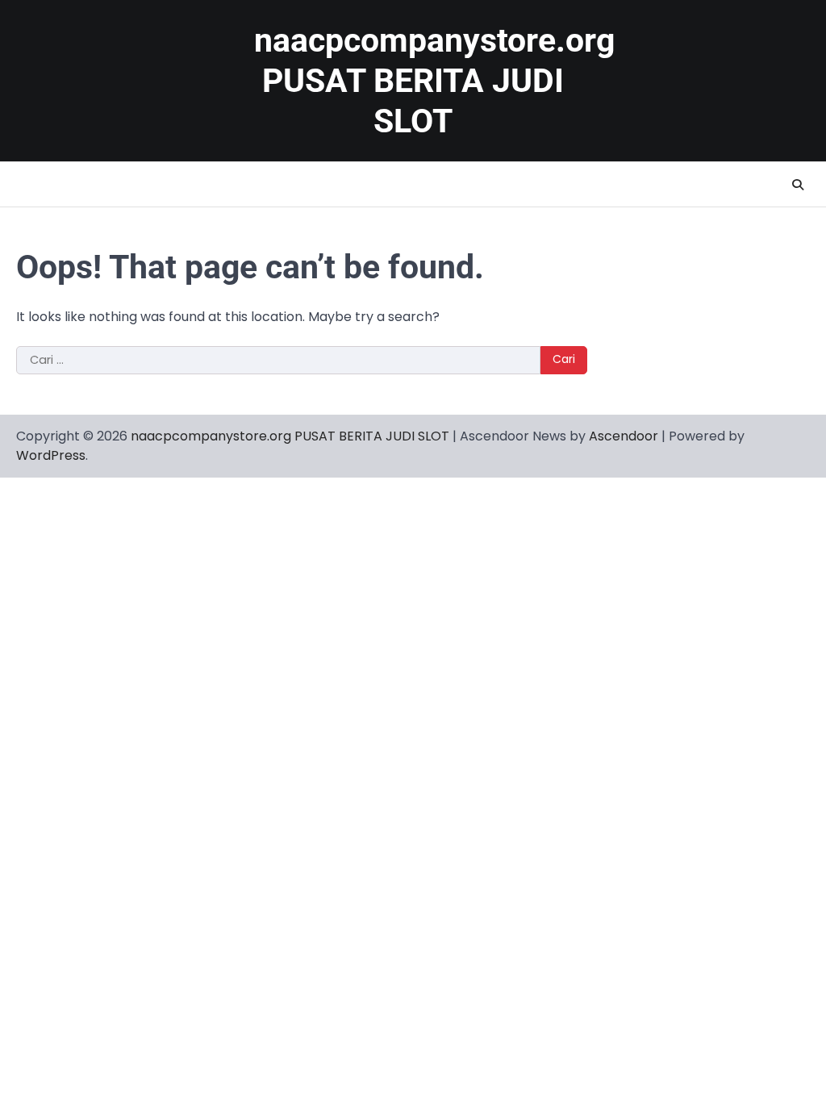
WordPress (51, 455)
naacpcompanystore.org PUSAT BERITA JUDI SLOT (434, 80)
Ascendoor (623, 436)
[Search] (798, 185)
